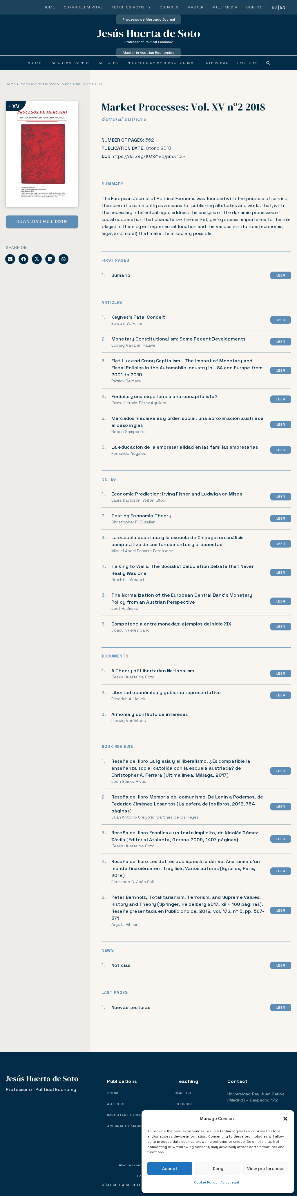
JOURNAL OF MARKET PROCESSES (138, 1126)
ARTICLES (115, 1104)
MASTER (183, 1093)
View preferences (266, 1168)
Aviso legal (229, 1182)
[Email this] (10, 259)
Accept (170, 1168)
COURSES (184, 1104)
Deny (218, 1168)
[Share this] (23, 259)
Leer (280, 275)
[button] (285, 1119)
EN (282, 7)
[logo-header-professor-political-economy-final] (148, 36)
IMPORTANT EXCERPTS (128, 1115)
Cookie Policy (206, 1182)
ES (274, 7)
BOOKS (113, 1093)
